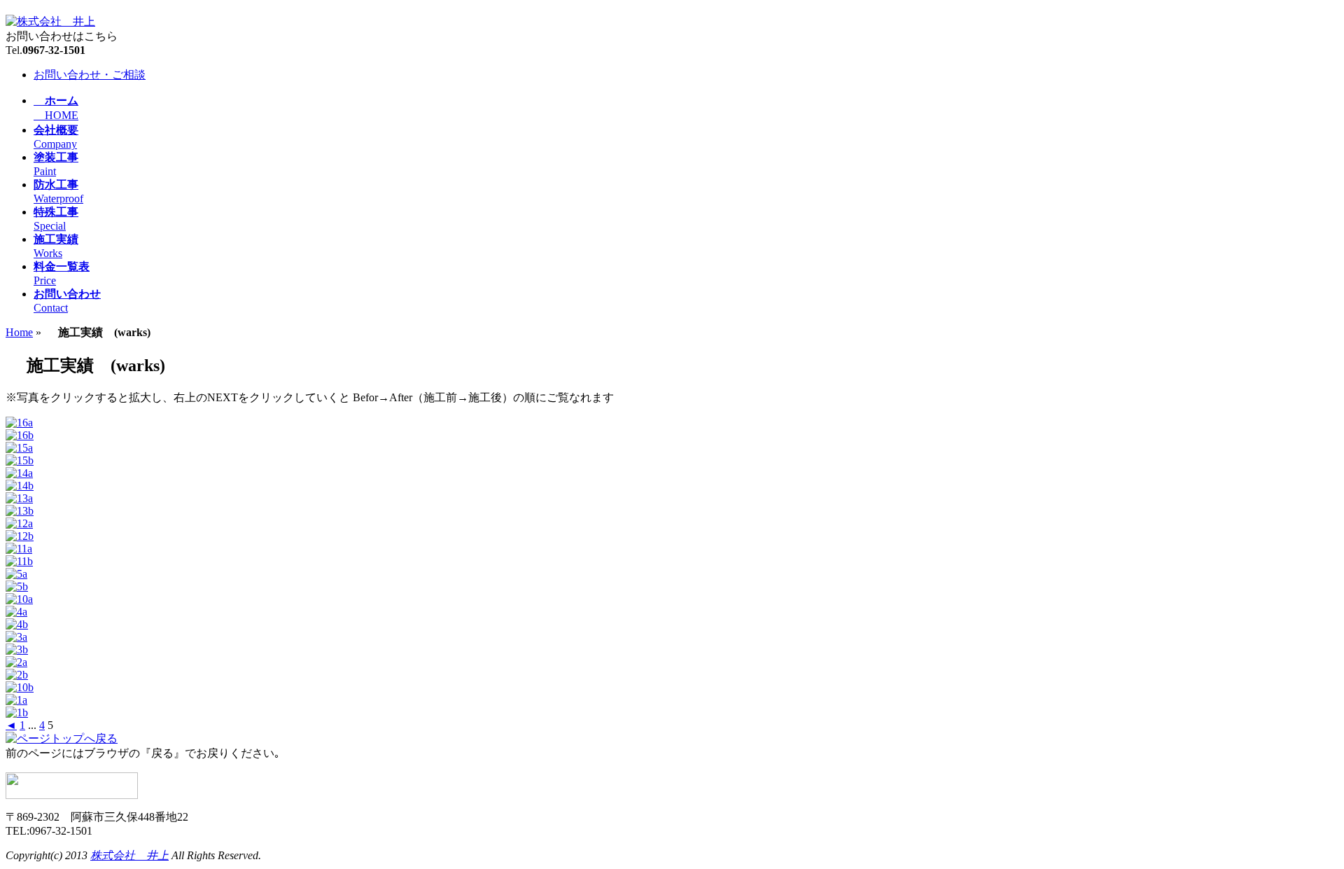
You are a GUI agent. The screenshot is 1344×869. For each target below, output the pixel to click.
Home (19, 332)
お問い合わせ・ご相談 (90, 75)
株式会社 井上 (129, 855)
